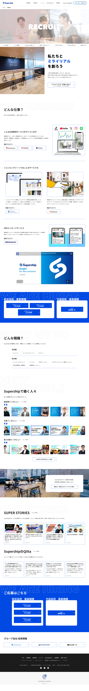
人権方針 (53, 665)
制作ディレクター (43, 362)
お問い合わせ (64, 657)
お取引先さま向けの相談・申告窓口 (63, 665)
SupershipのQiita (71, 45)
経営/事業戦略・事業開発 (19, 365)
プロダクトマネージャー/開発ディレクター (62, 362)
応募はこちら (83, 45)
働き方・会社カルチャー (45, 45)
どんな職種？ (17, 45)
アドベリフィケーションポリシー (27, 660)
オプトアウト (65, 660)
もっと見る (24, 401)
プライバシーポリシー (39, 660)
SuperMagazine (48, 657)
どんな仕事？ (6, 45)
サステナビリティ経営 (47, 665)
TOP (23, 657)
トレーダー (32, 362)
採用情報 (56, 657)
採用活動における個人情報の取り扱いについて (53, 660)
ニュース (41, 657)
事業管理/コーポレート (35, 365)
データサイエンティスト (28, 353)
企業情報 (28, 657)
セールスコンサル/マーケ (19, 362)
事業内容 (35, 657)
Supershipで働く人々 (29, 45)
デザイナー (41, 353)
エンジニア (15, 353)
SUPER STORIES (58, 45)
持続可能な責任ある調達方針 (36, 665)
